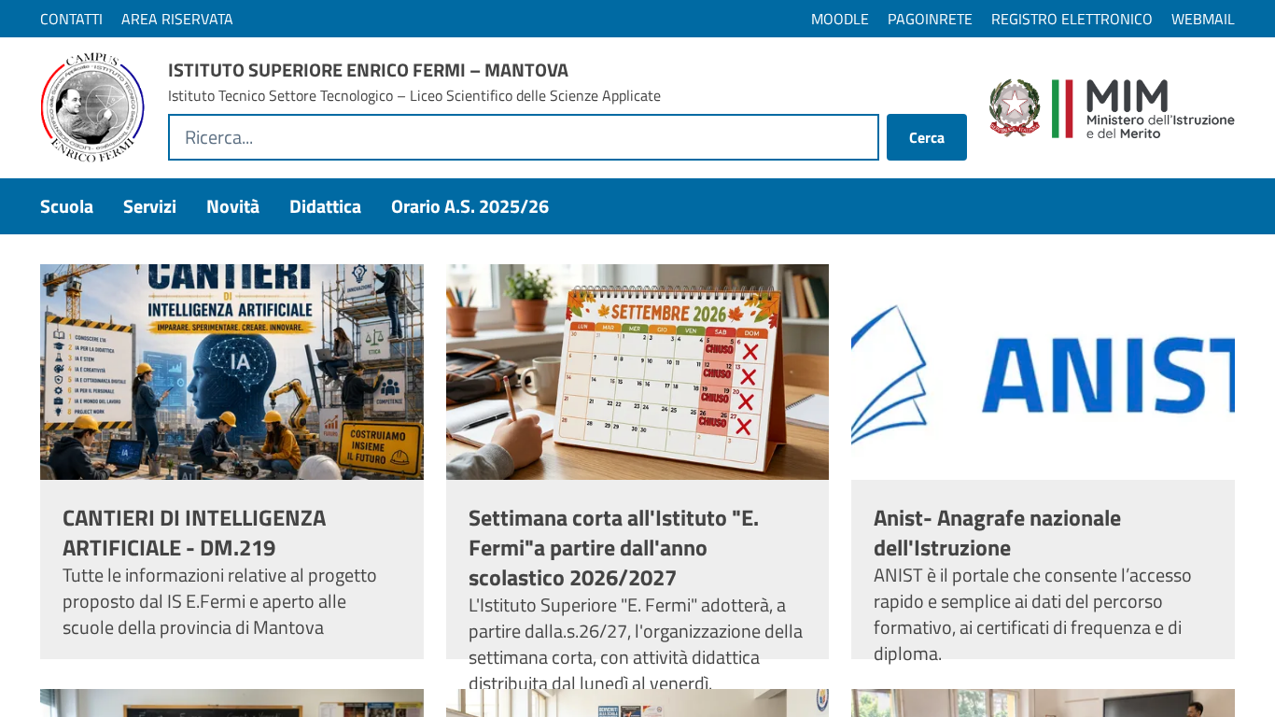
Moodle (840, 18)
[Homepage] (93, 107)
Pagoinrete (930, 18)
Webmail (1203, 18)
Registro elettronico (1072, 18)
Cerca (927, 137)
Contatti (71, 18)
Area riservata (177, 18)
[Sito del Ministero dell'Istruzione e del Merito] (1112, 108)
